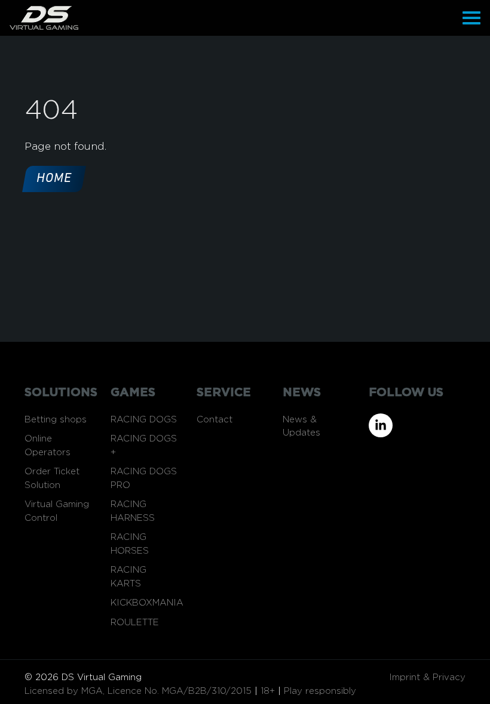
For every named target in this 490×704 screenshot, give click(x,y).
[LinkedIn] (417, 425)
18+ (268, 691)
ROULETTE (135, 622)
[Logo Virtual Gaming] (44, 18)
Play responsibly (320, 691)
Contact (214, 419)
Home (54, 179)
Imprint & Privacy (427, 677)
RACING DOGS (144, 419)
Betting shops (55, 419)
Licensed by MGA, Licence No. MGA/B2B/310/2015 (138, 691)
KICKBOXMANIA (147, 602)
